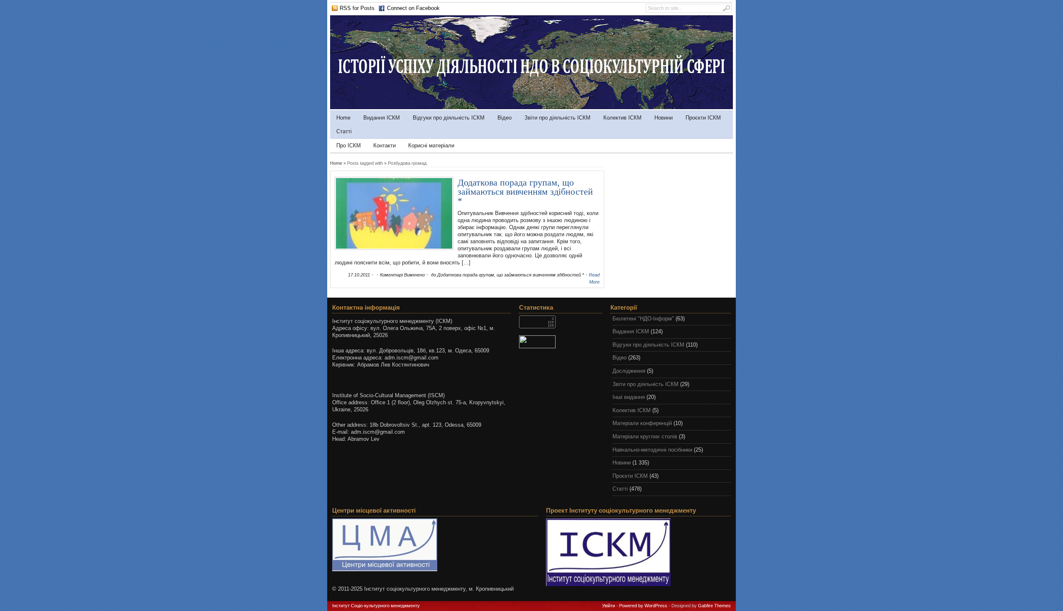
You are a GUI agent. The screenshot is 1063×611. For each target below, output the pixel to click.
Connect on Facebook (413, 8)
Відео (504, 118)
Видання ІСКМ (381, 118)
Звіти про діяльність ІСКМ (557, 118)
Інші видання (628, 397)
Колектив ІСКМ (622, 118)
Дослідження (628, 371)
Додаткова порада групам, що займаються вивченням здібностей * (525, 191)
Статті (344, 131)
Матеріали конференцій (642, 423)
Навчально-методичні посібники (652, 450)
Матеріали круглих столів (644, 436)
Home (343, 118)
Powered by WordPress (643, 605)
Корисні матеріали (431, 145)
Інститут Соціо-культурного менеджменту (376, 605)
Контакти (384, 145)
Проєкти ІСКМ (703, 118)
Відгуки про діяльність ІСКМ (449, 118)
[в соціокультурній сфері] (531, 107)
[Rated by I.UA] (560, 341)
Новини (663, 118)
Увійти (608, 605)
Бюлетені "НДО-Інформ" (643, 318)
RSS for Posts (357, 8)
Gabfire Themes (714, 605)
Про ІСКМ (348, 145)
